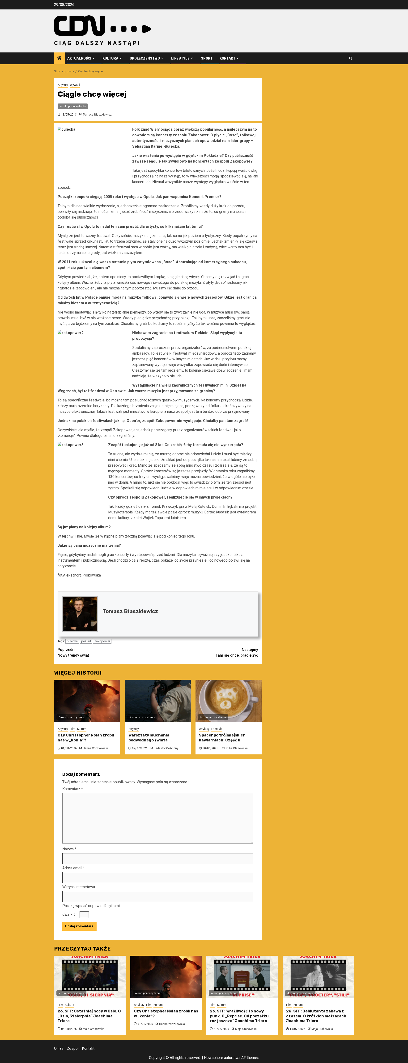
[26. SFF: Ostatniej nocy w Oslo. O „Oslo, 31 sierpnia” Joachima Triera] (90, 977)
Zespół (73, 1048)
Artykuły (63, 84)
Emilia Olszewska (236, 748)
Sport (207, 58)
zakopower (102, 641)
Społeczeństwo (145, 58)
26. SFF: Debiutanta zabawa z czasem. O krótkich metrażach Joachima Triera (316, 1016)
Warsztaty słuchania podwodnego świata (148, 737)
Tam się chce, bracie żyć (237, 652)
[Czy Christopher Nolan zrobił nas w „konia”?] (87, 701)
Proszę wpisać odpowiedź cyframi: (91, 906)
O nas (59, 1048)
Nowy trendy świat (73, 652)
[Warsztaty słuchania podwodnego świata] (158, 701)
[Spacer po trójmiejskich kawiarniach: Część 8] (229, 701)
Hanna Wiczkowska (96, 748)
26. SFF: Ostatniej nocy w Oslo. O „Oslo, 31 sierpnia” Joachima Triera (89, 1016)
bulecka (72, 641)
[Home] (59, 58)
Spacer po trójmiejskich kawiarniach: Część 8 (222, 737)
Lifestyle (180, 58)
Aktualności (79, 58)
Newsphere (213, 1057)
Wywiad (75, 84)
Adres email (73, 868)
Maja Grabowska (93, 1029)
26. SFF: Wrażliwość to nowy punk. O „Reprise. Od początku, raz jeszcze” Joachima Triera (240, 1016)
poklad (86, 641)
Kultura (110, 58)
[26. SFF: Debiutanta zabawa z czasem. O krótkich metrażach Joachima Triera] (318, 977)
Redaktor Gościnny (166, 748)
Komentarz (72, 789)
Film (72, 729)
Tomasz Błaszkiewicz (97, 114)
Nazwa (69, 849)
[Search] (350, 58)
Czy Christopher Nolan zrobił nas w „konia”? (86, 737)
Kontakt (227, 58)
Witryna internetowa (78, 887)
